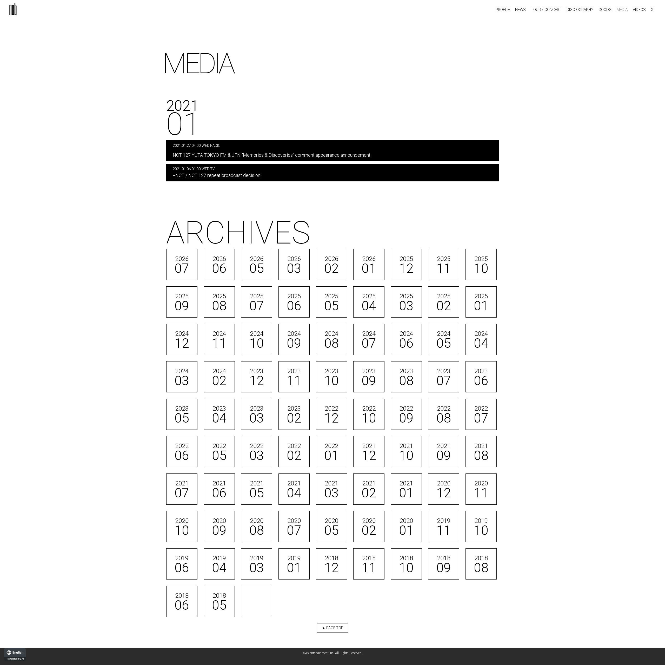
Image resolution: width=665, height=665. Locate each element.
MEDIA (622, 10)
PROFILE (503, 10)
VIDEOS (639, 10)
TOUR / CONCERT (546, 10)
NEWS (520, 10)
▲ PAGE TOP (332, 628)
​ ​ (271, 150)
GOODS (604, 10)
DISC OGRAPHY (580, 10)
